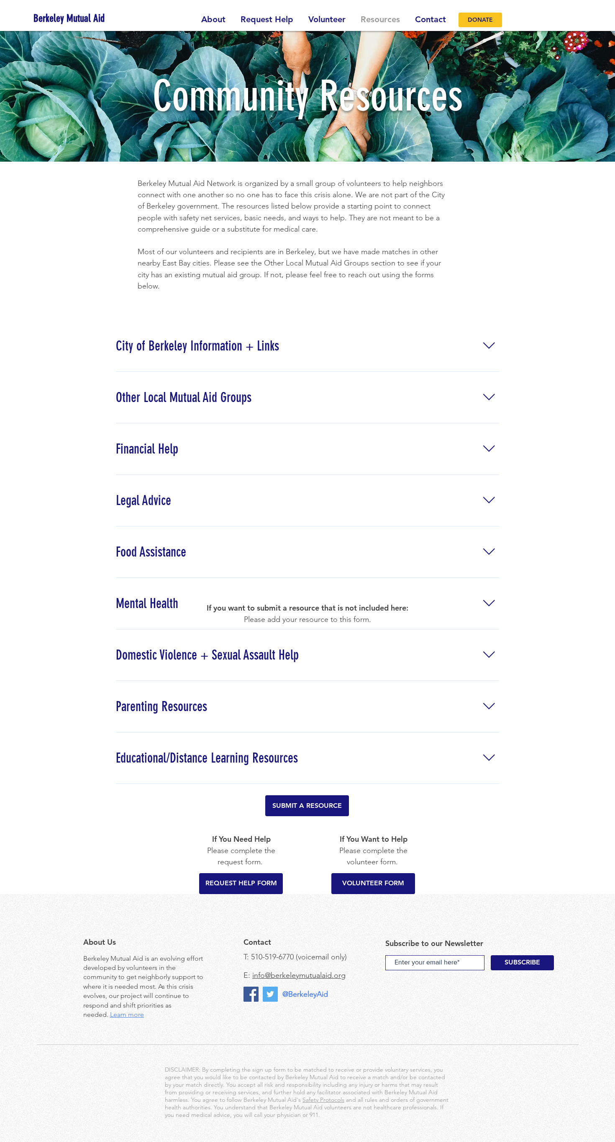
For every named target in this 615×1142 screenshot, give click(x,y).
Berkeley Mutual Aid (113, 958)
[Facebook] (251, 994)
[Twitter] (270, 994)
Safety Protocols (323, 1099)
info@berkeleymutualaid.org (299, 975)
